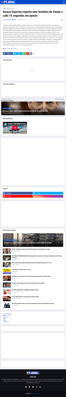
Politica (5, 320)
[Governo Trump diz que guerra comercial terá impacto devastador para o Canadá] (7, 251)
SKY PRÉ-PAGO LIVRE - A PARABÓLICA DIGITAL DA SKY (25, 290)
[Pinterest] (27, 53)
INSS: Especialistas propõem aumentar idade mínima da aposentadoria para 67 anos (32, 262)
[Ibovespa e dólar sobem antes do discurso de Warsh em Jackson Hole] (7, 285)
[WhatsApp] (24, 53)
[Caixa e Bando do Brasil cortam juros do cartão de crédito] (7, 298)
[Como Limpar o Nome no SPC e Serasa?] (7, 271)
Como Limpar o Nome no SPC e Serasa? (21, 269)
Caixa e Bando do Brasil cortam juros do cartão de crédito (25, 296)
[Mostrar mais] (34, 53)
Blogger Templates (35, 393)
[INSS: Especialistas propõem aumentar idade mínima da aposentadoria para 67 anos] (7, 264)
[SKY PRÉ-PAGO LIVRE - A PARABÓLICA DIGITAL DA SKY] (7, 291)
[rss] (40, 387)
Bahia (4, 318)
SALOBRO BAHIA (7, 314)
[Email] (30, 53)
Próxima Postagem (59, 99)
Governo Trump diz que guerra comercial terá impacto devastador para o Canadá (31, 249)
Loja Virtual (6, 321)
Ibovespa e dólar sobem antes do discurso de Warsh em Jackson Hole (25, 111)
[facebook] (26, 387)
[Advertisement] (33, 161)
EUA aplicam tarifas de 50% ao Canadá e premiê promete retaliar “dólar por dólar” (31, 276)
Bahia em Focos (7, 315)
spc (16, 48)
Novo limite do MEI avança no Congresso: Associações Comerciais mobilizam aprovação (33, 303)
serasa (12, 48)
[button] (2, 2)
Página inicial (6, 8)
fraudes (12, 8)
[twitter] (29, 387)
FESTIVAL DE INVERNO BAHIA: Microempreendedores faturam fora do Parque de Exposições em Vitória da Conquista (37, 256)
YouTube (5, 317)
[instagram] (36, 387)
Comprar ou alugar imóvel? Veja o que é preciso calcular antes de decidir (28, 243)
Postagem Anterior (6, 99)
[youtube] (33, 387)
